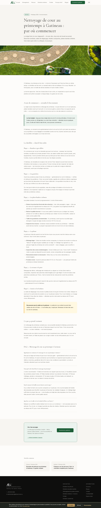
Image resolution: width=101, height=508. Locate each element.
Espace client (89, 496)
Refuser (79, 505)
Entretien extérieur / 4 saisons (70, 493)
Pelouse (33, 2)
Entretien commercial (68, 498)
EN (89, 2)
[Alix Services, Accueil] (15, 484)
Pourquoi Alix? (58, 2)
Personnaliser (87, 505)
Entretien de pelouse (68, 486)
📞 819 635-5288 (10, 492)
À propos (88, 486)
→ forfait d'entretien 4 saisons (35, 437)
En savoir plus (26, 506)
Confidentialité (89, 493)
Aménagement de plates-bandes (71, 491)
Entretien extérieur (42, 2)
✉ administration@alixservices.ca (14, 494)
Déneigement (25, 2)
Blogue (66, 2)
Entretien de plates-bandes (69, 489)
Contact (88, 491)
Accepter (71, 505)
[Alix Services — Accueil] (13, 2)
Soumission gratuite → (77, 2)
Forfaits (51, 2)
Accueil (18, 2)
